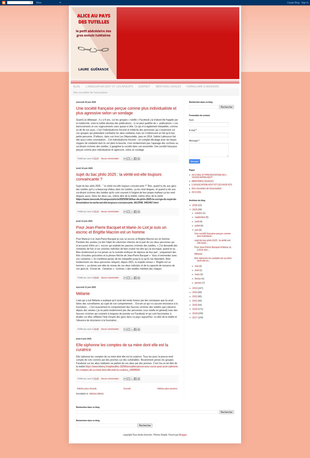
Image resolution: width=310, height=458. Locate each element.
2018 (195, 313)
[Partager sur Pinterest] (138, 158)
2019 (195, 309)
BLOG (76, 86)
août (197, 221)
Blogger (183, 435)
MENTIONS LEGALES (168, 86)
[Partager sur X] (132, 158)
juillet (198, 225)
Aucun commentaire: (110, 158)
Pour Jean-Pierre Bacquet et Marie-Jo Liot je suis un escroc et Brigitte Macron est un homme (121, 229)
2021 (195, 301)
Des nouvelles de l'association (90, 92)
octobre (199, 213)
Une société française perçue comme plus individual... (212, 234)
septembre (200, 217)
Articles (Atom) (96, 393)
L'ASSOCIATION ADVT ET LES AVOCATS (109, 86)
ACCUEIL (196, 192)
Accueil (127, 388)
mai (197, 266)
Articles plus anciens (167, 388)
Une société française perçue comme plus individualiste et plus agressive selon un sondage (126, 110)
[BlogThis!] (128, 158)
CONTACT (144, 86)
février (198, 278)
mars (197, 274)
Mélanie (83, 293)
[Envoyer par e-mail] (125, 158)
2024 (195, 288)
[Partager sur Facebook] (135, 158)
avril (197, 270)
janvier (198, 283)
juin (197, 230)
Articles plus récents (87, 388)
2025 (195, 209)
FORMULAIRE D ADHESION (202, 86)
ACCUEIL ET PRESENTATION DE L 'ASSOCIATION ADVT (209, 176)
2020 (195, 305)
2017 (195, 317)
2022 (195, 296)
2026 (195, 205)
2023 (195, 292)
